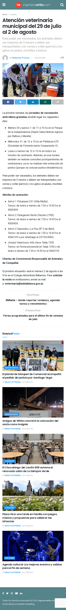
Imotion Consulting (26, 604)
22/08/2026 (28, 382)
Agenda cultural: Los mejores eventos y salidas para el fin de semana (32, 566)
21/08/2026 (28, 475)
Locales (13, 14)
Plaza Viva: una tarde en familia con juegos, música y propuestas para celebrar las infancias (29, 517)
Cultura (9, 558)
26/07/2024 (40, 57)
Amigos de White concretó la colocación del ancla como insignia (30, 422)
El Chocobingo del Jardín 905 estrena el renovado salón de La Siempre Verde (27, 469)
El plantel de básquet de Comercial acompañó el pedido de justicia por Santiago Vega (31, 375)
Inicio (4, 14)
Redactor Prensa (20, 57)
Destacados (11, 367)
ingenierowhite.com (47, 600)
